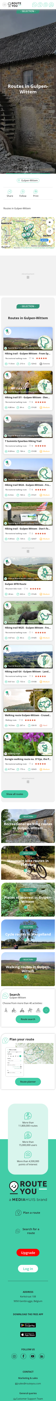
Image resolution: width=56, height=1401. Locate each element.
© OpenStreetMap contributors (43, 248)
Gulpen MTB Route (15, 584)
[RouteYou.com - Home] (14, 4)
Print (35, 195)
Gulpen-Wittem (29, 180)
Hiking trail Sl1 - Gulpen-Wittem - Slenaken (29, 397)
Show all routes (14, 794)
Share (10, 195)
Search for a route (31, 1231)
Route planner (28, 1081)
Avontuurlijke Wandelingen (17, 171)
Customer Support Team (29, 1398)
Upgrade (28, 1252)
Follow (22, 195)
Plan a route (31, 1213)
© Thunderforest (26, 248)
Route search (28, 1019)
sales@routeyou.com (29, 1383)
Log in (28, 1268)
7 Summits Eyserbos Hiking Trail (23, 441)
